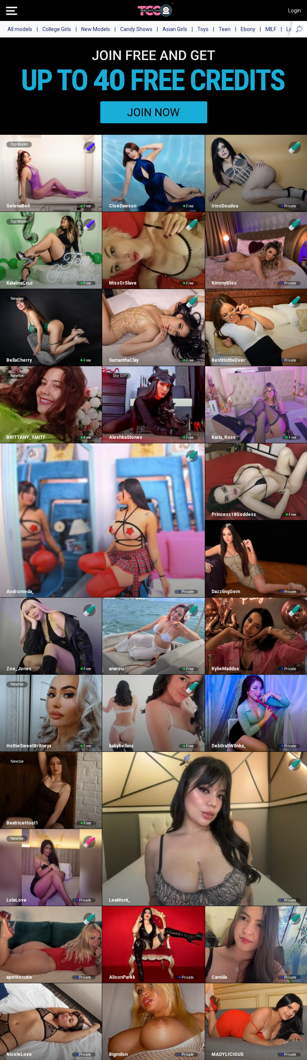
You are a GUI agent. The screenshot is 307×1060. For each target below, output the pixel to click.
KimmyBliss (224, 283)
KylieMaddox (225, 668)
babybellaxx (121, 745)
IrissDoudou (225, 206)
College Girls (56, 29)
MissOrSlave (122, 283)
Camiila (219, 977)
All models (19, 29)
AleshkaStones (125, 437)
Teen (225, 29)
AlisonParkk (122, 977)
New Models (95, 29)
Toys (203, 29)
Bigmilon (118, 1054)
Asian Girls (174, 29)
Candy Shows (136, 29)
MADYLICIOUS (227, 1054)
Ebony (248, 29)
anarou (116, 668)
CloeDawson (122, 206)
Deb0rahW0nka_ (229, 745)
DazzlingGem (226, 591)
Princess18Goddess (234, 514)
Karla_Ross (223, 437)
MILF (270, 29)
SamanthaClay (123, 360)
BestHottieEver (228, 360)
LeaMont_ (119, 900)
